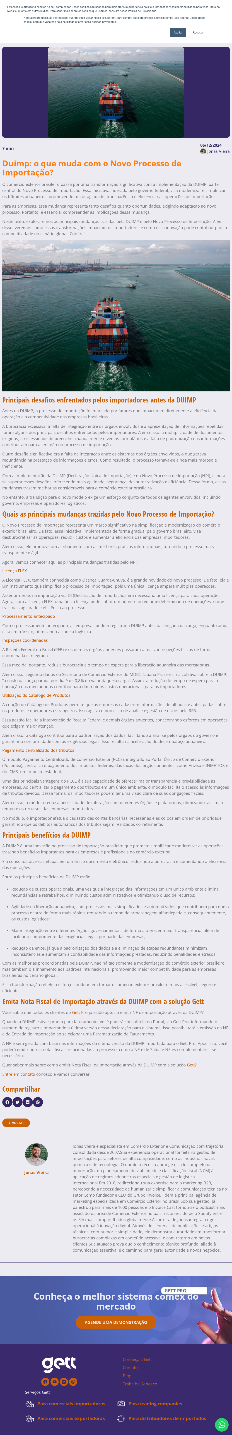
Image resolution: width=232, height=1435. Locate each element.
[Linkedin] (64, 1382)
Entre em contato (18, 1074)
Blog (127, 1375)
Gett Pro (80, 1012)
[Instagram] (73, 1382)
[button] (7, 1102)
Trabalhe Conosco (140, 1384)
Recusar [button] (198, 32)
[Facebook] (45, 1382)
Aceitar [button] (178, 32)
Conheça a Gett (137, 1359)
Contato (130, 1367)
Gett (191, 1065)
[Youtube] (55, 1382)
